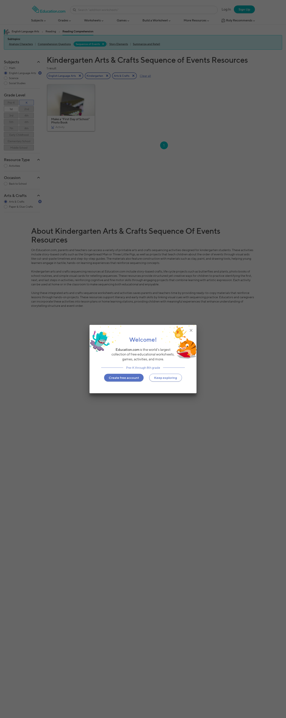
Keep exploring (165, 377)
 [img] (191, 330)
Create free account (124, 377)
